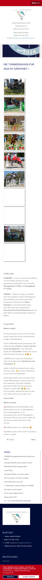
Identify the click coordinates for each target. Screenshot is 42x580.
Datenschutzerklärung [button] (22, 571)
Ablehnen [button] (10, 577)
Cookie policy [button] (8, 571)
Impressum (6, 561)
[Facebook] (2, 8)
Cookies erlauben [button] (29, 577)
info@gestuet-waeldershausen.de (23, 38)
